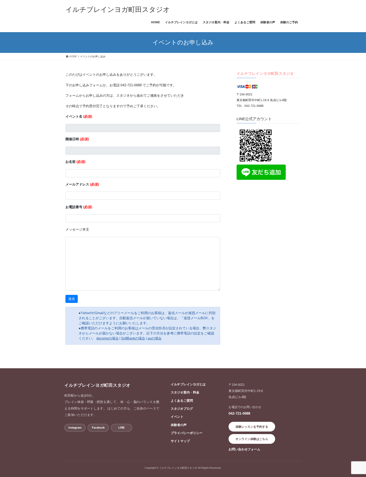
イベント (177, 416)
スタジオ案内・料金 (185, 392)
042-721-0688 (239, 413)
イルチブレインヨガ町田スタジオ (265, 73)
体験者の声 (179, 425)
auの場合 (155, 338)
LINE (121, 427)
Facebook (98, 427)
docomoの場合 (107, 338)
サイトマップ (180, 441)
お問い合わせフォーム (244, 449)
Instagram (75, 427)
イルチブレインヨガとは (188, 384)
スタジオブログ (182, 408)
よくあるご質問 (182, 400)
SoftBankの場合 (133, 338)
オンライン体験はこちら (252, 439)
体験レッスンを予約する (252, 426)
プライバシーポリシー (186, 433)
